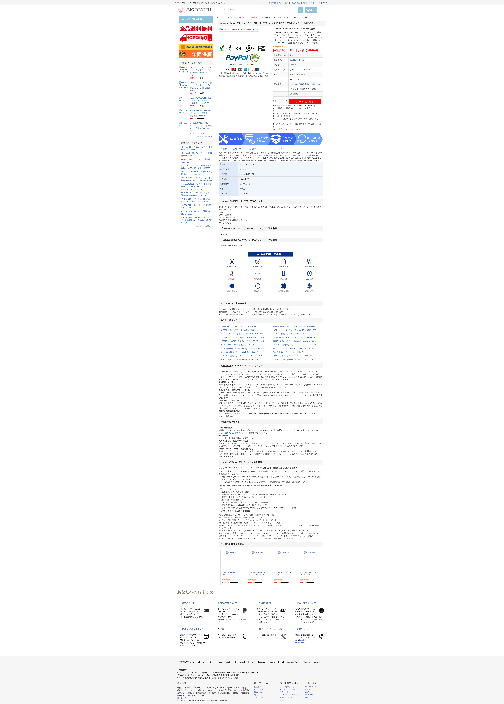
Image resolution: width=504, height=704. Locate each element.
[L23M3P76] (283, 561)
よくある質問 (259, 697)
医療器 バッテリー (287, 689)
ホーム (221, 17)
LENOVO (309, 695)
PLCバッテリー (286, 692)
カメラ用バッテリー (288, 687)
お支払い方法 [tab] (237, 149)
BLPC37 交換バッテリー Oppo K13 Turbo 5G (239, 359)
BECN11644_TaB (297, 60)
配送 (305, 3)
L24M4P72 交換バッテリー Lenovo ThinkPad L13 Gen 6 (243, 337)
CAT (307, 692)
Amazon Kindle (293, 662)
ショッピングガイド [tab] (276, 149)
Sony (212, 662)
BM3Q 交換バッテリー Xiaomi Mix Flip (288, 352)
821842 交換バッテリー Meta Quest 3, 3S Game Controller (244, 348)
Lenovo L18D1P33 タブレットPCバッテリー (282, 451)
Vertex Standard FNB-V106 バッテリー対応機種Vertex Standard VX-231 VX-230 (196, 220)
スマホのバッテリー (288, 697)
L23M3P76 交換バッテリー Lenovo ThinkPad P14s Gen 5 (244, 356)
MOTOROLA (310, 687)
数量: (275, 101)
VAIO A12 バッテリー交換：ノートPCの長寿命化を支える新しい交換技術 (208, 675)
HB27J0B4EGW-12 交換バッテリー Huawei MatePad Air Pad (244, 334)
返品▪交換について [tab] (255, 149)
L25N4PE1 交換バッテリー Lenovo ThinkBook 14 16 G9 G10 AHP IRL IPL (297, 345)
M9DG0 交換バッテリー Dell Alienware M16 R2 (292, 356)
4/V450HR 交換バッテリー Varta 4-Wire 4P (238, 326)
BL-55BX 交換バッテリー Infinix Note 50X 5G (239, 352)
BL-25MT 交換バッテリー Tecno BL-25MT (290, 334)
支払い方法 (283, 3)
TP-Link (281, 662)
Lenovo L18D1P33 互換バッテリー (233, 433)
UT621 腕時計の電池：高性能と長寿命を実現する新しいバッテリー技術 (208, 678)
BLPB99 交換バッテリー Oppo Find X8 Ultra (238, 330)
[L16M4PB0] (310, 561)
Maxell (242, 662)
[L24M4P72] (231, 561)
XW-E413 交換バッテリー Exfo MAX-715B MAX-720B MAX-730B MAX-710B (297, 330)
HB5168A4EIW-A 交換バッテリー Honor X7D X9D (293, 359)
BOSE (307, 697)
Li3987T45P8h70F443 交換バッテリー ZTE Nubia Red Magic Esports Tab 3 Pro (244, 341)
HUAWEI (308, 689)
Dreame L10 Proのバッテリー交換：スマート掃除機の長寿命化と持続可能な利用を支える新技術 (218, 672)
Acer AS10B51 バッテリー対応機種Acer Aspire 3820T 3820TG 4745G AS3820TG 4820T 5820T (196, 186)
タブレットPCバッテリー (237, 17)
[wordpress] (178, 698)
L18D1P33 (223, 234)
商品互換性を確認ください (310, 84)
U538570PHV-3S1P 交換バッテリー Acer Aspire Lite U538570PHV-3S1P (297, 337)
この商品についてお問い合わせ (288, 129)
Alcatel (317, 662)
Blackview (307, 662)
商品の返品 (295, 3)
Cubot (227, 662)
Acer (205, 662)
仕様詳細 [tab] (224, 149)
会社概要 (272, 3)
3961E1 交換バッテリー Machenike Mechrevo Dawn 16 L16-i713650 (297, 341)
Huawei (251, 662)
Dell (198, 662)
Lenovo (254, 17)
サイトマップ (314, 3)
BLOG (325, 3)
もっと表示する (206, 136)
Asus (220, 662)
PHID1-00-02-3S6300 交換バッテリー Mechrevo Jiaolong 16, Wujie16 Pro (244, 345)
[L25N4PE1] (257, 561)
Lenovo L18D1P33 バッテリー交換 (280, 155)
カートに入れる (305, 101)
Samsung (261, 662)
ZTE (235, 662)
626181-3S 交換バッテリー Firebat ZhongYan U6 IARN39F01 (297, 326)
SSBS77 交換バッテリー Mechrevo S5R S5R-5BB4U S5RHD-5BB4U (297, 348)
